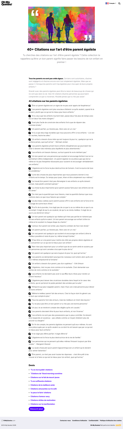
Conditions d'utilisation (79, 420)
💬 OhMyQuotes (8, 420)
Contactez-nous (65, 420)
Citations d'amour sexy (40, 396)
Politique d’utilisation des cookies (111, 420)
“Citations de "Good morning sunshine (46, 374)
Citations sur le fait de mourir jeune (45, 377)
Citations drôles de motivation (43, 400)
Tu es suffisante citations (41, 381)
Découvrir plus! (36, 409)
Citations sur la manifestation (43, 404)
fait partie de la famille (102, 425)
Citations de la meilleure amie (43, 385)
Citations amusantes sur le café (44, 389)
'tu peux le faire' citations (41, 393)
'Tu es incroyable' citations (42, 370)
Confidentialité (93, 420)
